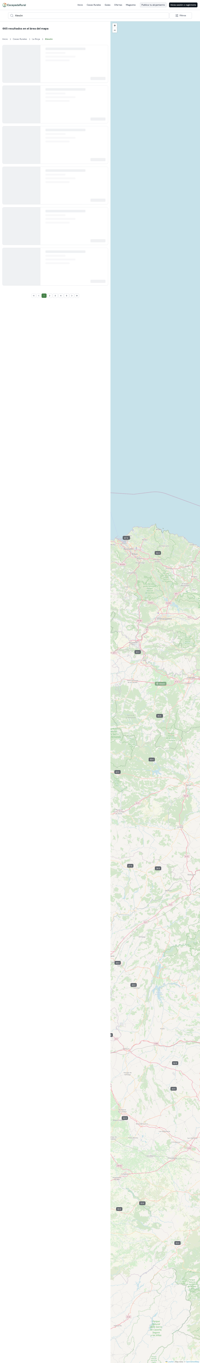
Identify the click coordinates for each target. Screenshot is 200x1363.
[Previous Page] (39, 914)
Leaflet (170, 1361)
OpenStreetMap (192, 1361)
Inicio (80, 4)
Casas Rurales (94, 4)
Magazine (131, 4)
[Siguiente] (35, 66)
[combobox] (88, 15)
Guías (107, 4)
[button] (132, 866)
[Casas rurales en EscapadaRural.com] (14, 5)
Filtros (183, 15)
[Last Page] (77, 914)
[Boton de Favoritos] (102, 50)
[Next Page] (72, 914)
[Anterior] (7, 66)
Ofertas (118, 4)
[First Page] (34, 914)
